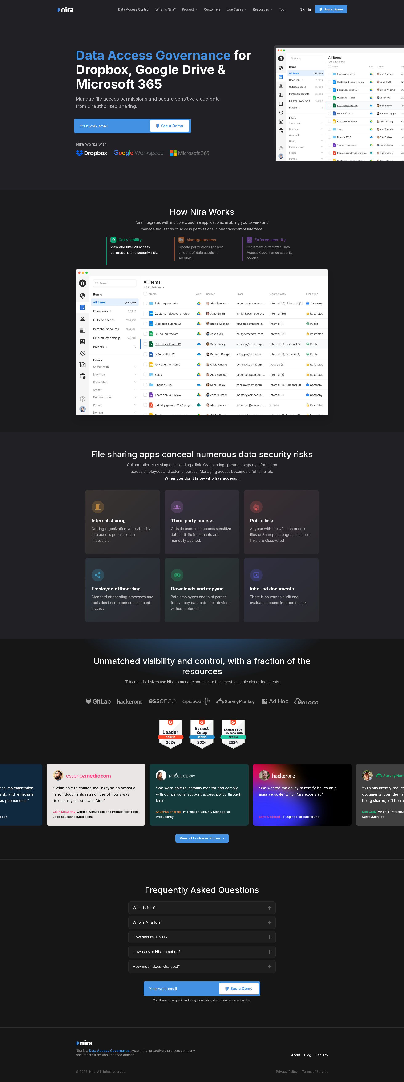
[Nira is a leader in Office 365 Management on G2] (202, 734)
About (295, 1055)
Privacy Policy (287, 1072)
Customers (212, 9)
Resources (261, 9)
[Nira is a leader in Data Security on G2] (171, 734)
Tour (282, 9)
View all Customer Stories (200, 838)
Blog (307, 1055)
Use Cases (235, 9)
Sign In (305, 9)
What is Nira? (165, 9)
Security (321, 1055)
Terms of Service (315, 1072)
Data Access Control (133, 9)
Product (188, 9)
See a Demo (333, 9)
